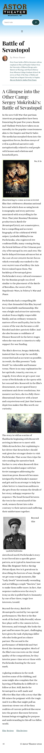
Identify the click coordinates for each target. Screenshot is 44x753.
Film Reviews (21, 731)
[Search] (35, 22)
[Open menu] (22, 31)
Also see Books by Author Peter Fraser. (23, 80)
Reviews (10, 731)
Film (4, 731)
